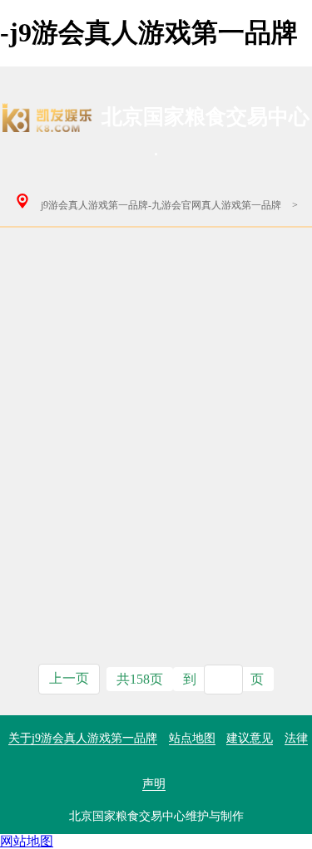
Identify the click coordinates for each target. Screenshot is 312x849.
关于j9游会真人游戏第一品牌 (82, 738)
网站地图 (26, 841)
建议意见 (249, 738)
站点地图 (192, 738)
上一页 (69, 678)
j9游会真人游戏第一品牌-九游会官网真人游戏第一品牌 (161, 205)
